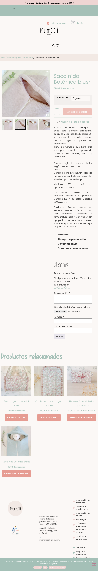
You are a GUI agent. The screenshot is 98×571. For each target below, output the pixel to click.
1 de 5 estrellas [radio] (55, 287)
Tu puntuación (61, 285)
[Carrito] (73, 22)
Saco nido (28, 57)
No (45, 567)
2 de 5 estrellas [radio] (58, 287)
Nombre (59, 317)
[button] (14, 9)
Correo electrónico (65, 326)
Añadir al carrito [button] (16, 417)
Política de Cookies (57, 567)
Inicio (2, 57)
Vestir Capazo (14, 57)
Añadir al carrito (77, 111)
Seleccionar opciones (82, 417)
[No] (94, 564)
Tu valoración (62, 293)
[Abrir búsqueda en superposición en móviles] (52, 45)
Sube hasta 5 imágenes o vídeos (72, 307)
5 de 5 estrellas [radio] (69, 287)
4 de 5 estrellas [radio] (65, 287)
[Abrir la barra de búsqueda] (53, 45)
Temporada (62, 97)
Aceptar (38, 567)
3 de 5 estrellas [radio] (62, 287)
